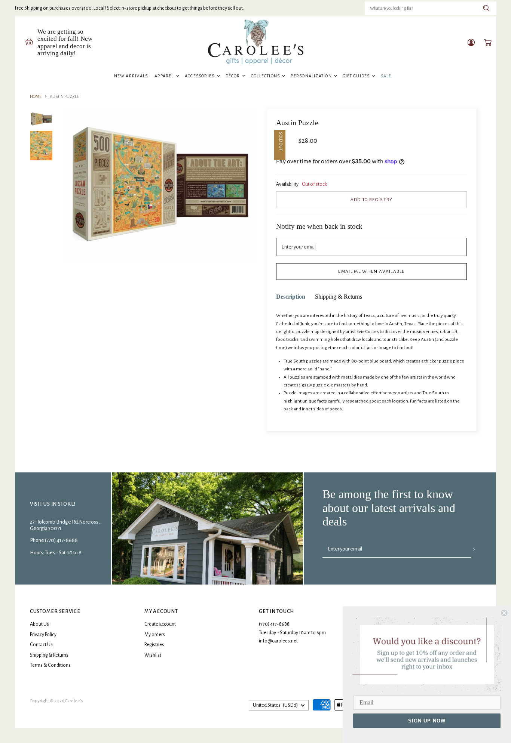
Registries (154, 644)
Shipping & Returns (49, 655)
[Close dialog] (504, 613)
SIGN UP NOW (427, 721)
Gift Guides (357, 76)
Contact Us (41, 644)
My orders (154, 634)
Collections (266, 76)
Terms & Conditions (50, 665)
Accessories (200, 76)
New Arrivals (131, 76)
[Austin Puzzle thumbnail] (41, 119)
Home (36, 96)
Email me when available (371, 271)
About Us (39, 624)
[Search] (486, 8)
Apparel (164, 76)
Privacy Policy (43, 634)
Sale (386, 76)
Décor (233, 76)
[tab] (290, 297)
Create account (160, 624)
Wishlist (152, 655)
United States (275, 705)
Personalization (312, 76)
